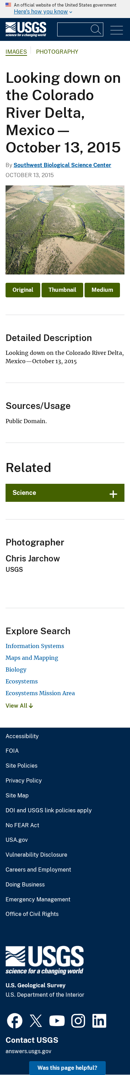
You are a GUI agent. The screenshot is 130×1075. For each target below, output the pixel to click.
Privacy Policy (24, 781)
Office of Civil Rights (32, 914)
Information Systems (35, 646)
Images (16, 52)
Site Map (17, 796)
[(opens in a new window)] (15, 1020)
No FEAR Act (22, 825)
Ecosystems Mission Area (40, 693)
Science (24, 492)
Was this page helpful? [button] (67, 1068)
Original (22, 290)
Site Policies (21, 766)
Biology (16, 669)
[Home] (26, 35)
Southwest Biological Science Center (62, 165)
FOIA (12, 751)
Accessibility (22, 736)
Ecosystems (22, 681)
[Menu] (116, 30)
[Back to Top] (105, 1050)
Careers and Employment (38, 870)
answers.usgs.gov (28, 1051)
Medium (102, 290)
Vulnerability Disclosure (36, 855)
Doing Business (25, 885)
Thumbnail (62, 290)
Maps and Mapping (32, 657)
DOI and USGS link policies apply (49, 810)
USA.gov (17, 840)
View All (17, 705)
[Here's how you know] (65, 9)
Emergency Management (38, 900)
